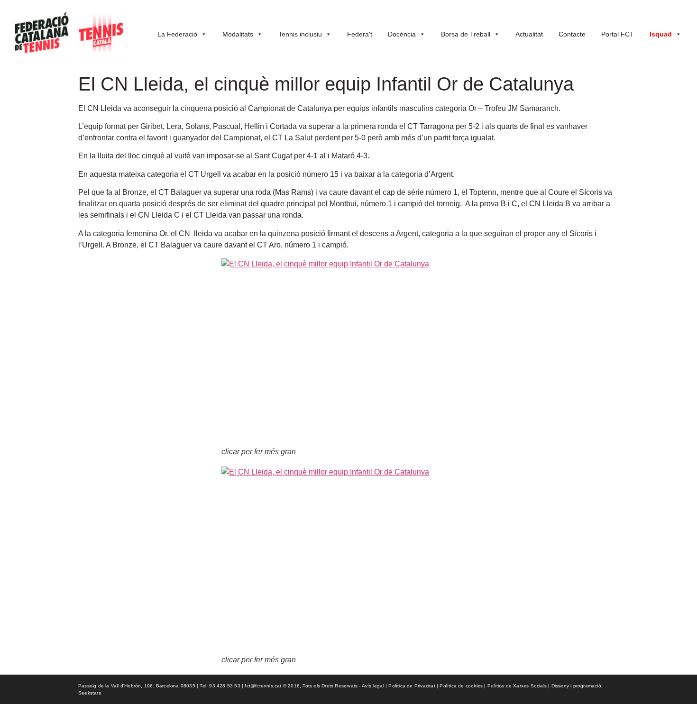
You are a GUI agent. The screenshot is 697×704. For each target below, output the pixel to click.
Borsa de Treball (465, 34)
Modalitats (237, 34)
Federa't (359, 34)
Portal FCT (617, 34)
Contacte (572, 34)
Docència (402, 34)
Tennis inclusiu (300, 34)
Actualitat (529, 34)
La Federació (177, 34)
